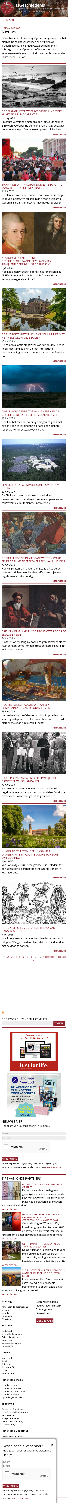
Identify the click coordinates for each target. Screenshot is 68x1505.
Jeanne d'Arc (7, 1340)
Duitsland (6, 1364)
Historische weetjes (11, 1394)
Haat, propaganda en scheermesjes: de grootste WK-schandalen (29, 779)
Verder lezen (59, 134)
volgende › (49, 956)
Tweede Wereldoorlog (12, 1421)
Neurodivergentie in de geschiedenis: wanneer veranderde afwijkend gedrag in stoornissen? (27, 261)
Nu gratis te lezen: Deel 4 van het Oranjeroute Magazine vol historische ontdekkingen (30, 854)
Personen (7, 1325)
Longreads (7, 1316)
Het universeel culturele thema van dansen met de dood (28, 929)
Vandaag (7, 1301)
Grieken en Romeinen (12, 1409)
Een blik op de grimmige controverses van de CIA (32, 486)
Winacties (6, 1319)
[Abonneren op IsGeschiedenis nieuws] (34, 1013)
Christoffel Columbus (12, 1333)
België (4, 1361)
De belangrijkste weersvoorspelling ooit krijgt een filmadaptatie (32, 112)
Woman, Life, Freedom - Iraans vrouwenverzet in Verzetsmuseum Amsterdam (41, 1217)
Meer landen (8, 1373)
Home (5, 28)
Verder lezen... (10, 1209)
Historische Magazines (15, 1430)
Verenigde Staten (10, 1367)
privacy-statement (53, 1167)
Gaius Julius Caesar (11, 1337)
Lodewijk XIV (7, 1346)
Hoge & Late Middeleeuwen (15, 1412)
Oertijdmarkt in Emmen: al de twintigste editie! (41, 1245)
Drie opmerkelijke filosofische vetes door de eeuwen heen (34, 632)
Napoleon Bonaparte (11, 1343)
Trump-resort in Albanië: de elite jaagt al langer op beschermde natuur (32, 186)
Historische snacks (13, 1379)
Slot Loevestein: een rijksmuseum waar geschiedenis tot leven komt (43, 1273)
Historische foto (9, 1385)
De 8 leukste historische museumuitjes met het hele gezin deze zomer (33, 335)
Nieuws (15, 28)
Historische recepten (12, 1388)
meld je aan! (44, 1320)
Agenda (5, 1313)
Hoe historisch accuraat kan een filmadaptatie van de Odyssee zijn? (26, 706)
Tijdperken (8, 1403)
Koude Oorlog (8, 1424)
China (4, 1370)
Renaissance (8, 1415)
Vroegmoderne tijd (10, 1418)
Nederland (7, 1358)
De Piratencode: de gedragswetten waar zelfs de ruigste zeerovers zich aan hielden (33, 559)
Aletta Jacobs (8, 1330)
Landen (6, 1352)
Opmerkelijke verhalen (12, 1397)
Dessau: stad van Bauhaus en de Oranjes (42, 1186)
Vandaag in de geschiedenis (15, 1306)
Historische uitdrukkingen (14, 1391)
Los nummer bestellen (12, 1436)
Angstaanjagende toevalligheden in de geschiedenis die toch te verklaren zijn (30, 413)
